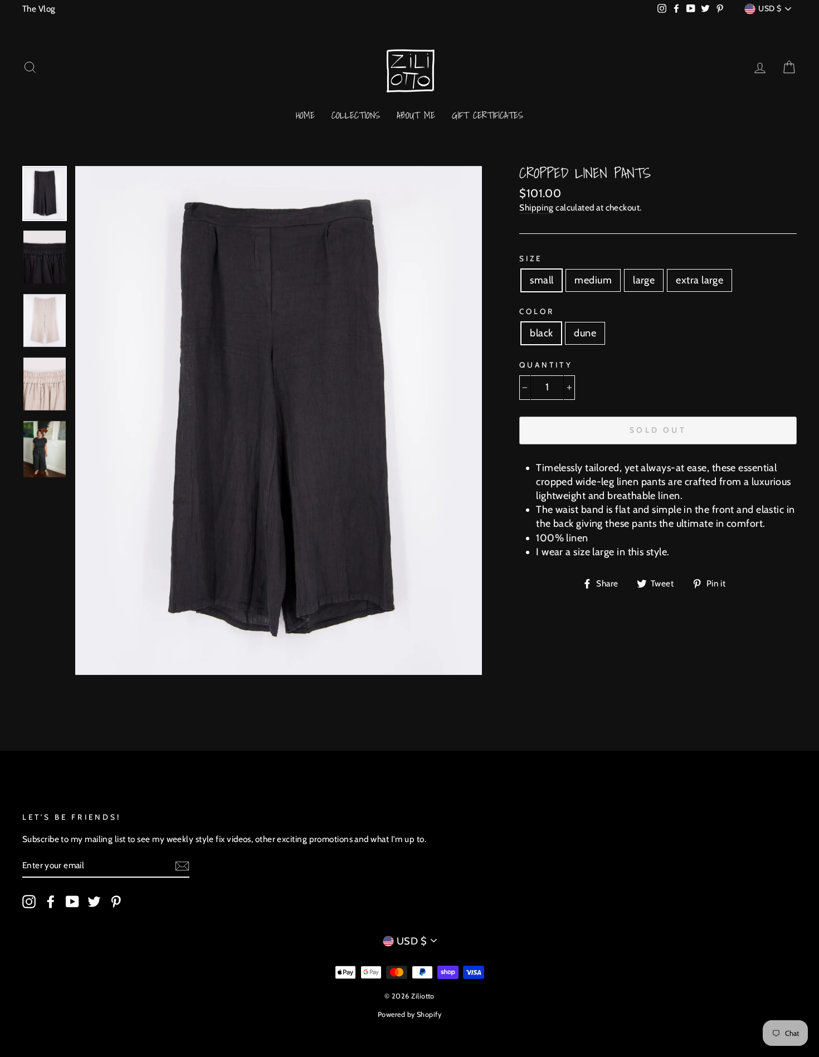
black (541, 333)
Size (530, 258)
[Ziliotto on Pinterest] (116, 901)
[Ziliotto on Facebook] (50, 901)
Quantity (545, 364)
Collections (356, 115)
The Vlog (39, 8)
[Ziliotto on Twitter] (94, 901)
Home (305, 115)
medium (593, 280)
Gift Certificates (487, 115)
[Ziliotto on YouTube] (72, 901)
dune (585, 333)
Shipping (536, 207)
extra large (699, 280)
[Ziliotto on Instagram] (29, 901)
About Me (416, 115)
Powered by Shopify (409, 1014)
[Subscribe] (182, 866)
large (644, 280)
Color (536, 311)
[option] (278, 420)
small (541, 280)
